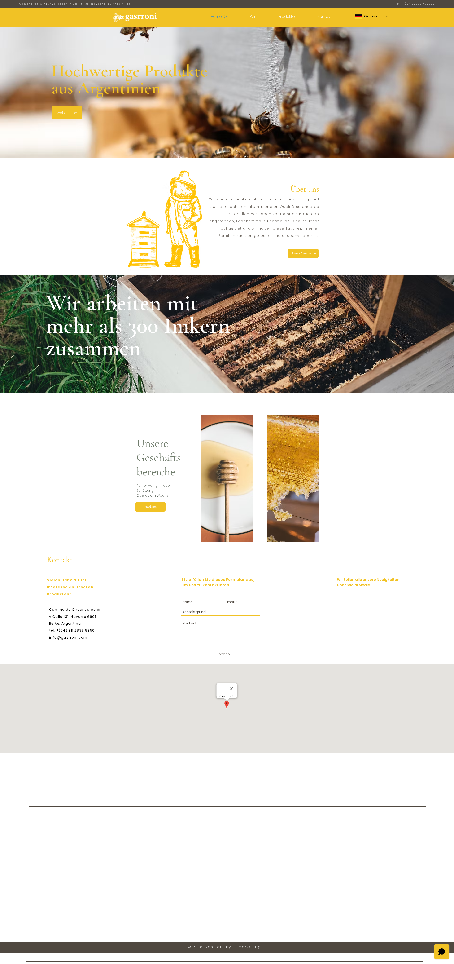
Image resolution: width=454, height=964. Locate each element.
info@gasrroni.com (68, 637)
